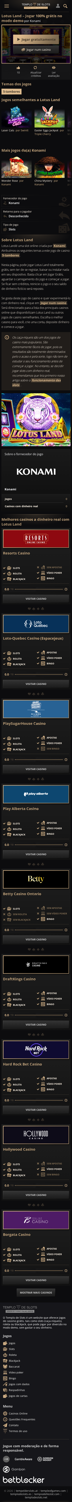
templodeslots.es (20, 1494)
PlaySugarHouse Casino (24, 723)
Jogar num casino (53, 303)
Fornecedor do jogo (15, 198)
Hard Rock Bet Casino (22, 1064)
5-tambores (11, 92)
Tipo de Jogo (10, 224)
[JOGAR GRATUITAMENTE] (16, 116)
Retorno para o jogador (17, 211)
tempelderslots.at (27, 1490)
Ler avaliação (53, 74)
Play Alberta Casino (21, 808)
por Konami (32, 21)
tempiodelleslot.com (46, 1494)
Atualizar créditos (36, 74)
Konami (59, 246)
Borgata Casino (16, 1234)
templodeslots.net (36, 1497)
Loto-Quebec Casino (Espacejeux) (33, 638)
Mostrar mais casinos (36, 1292)
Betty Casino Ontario (22, 893)
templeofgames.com (53, 1490)
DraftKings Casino (19, 979)
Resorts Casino (16, 553)
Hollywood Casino (19, 1149)
